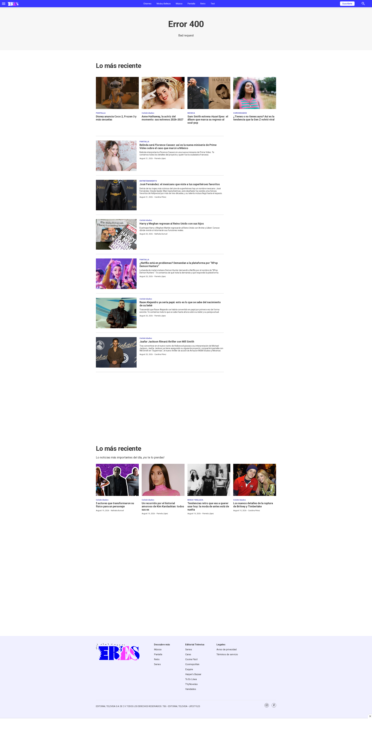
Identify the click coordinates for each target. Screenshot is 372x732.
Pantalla (191, 3)
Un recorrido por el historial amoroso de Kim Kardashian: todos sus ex (163, 506)
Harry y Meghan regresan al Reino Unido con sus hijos (172, 223)
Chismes (147, 3)
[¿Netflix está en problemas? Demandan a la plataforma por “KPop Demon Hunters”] (116, 273)
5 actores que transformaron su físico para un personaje (115, 505)
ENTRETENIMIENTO (148, 181)
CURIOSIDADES (240, 113)
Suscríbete (347, 3)
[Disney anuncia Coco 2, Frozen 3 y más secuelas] (117, 93)
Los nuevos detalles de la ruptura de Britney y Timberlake (253, 505)
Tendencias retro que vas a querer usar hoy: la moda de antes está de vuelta (208, 506)
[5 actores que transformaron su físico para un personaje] (117, 480)
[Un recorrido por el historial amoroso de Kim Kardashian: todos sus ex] (163, 480)
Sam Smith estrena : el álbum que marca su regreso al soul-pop (207, 119)
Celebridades (148, 113)
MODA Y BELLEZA (195, 500)
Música (179, 3)
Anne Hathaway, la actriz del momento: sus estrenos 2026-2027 (162, 118)
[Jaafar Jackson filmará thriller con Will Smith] (116, 352)
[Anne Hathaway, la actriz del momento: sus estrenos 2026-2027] (163, 93)
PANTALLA (100, 113)
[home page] (12, 3)
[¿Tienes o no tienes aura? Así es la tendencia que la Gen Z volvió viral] (254, 93)
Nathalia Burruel (160, 234)
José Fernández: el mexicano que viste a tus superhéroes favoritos (180, 184)
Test (213, 3)
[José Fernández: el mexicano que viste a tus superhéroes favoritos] (116, 195)
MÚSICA (191, 113)
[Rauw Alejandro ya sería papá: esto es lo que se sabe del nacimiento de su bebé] (116, 313)
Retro (202, 3)
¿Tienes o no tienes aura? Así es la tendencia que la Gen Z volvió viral (253, 118)
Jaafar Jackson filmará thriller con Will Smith (167, 341)
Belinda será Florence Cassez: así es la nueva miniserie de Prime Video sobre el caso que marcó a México (178, 146)
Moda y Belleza (164, 3)
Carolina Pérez (160, 197)
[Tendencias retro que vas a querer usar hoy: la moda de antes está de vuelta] (208, 480)
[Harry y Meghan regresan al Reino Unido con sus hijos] (116, 234)
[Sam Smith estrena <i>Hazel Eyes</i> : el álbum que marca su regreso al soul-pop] (208, 93)
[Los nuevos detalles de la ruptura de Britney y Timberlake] (254, 480)
